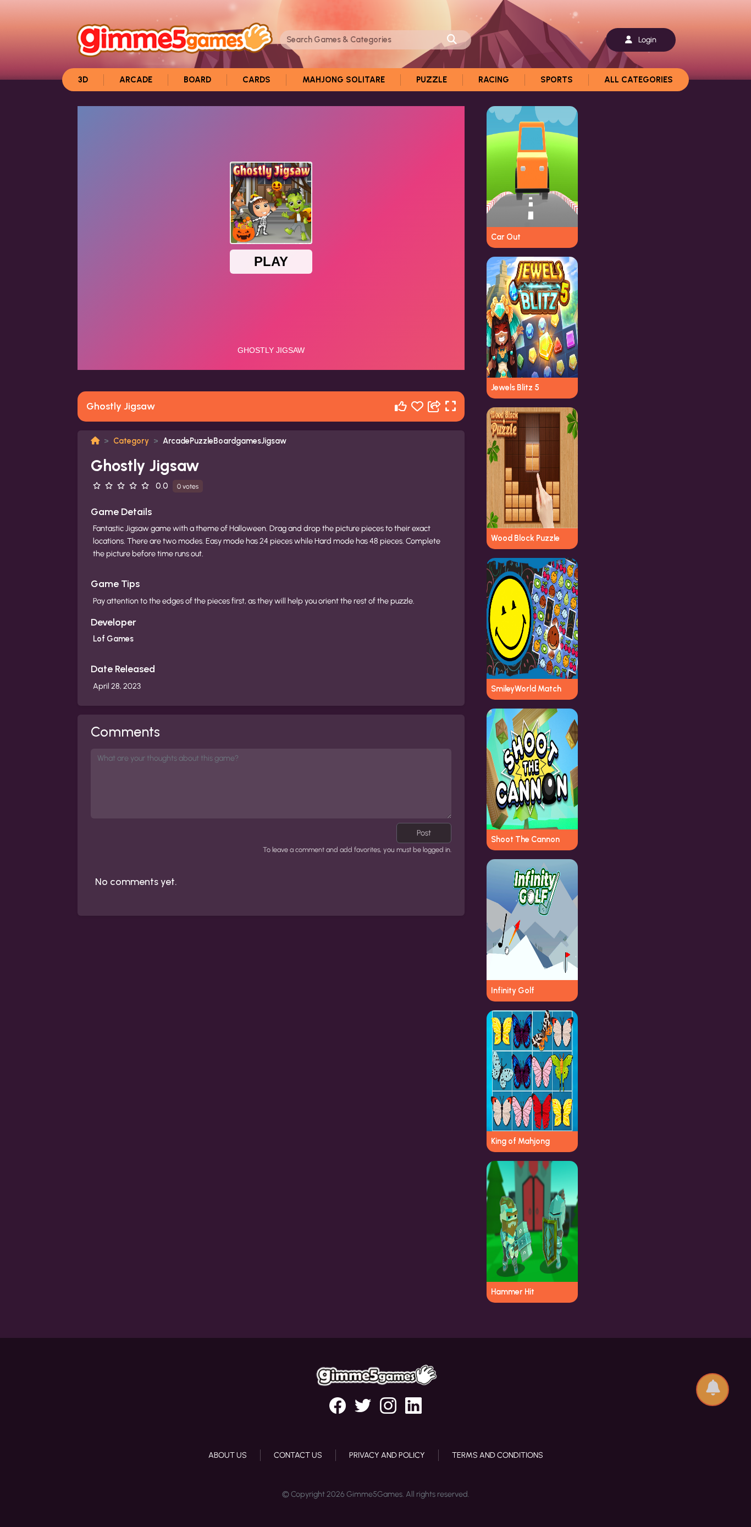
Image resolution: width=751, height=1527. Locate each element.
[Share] (434, 406)
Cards (256, 80)
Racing (493, 80)
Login (646, 40)
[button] (712, 1384)
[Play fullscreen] (450, 406)
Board (197, 80)
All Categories (638, 80)
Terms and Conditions (497, 1455)
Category (131, 441)
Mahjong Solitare (343, 80)
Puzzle (431, 80)
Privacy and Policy (387, 1455)
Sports (556, 80)
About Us (227, 1455)
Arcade (135, 80)
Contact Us (298, 1455)
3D (83, 80)
